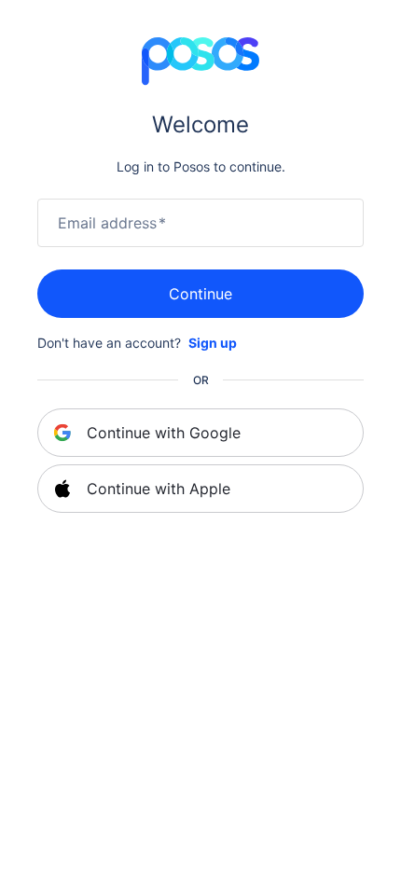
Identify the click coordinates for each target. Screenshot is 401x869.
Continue (200, 293)
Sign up (212, 343)
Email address (112, 222)
